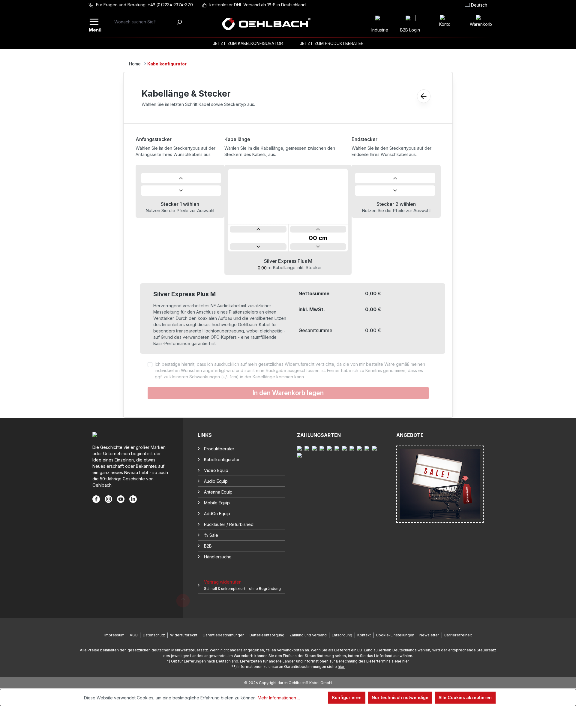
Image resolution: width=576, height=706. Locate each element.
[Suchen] (179, 22)
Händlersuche (218, 556)
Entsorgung (342, 635)
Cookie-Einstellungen (395, 635)
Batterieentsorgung (267, 635)
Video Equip (216, 470)
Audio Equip (216, 481)
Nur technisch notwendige (400, 697)
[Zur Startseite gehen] (266, 24)
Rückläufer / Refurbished (229, 524)
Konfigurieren (347, 697)
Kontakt (364, 635)
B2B (208, 545)
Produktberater (219, 448)
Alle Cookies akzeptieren (465, 697)
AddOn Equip (217, 513)
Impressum (114, 635)
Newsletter (429, 635)
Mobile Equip (217, 502)
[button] (181, 178)
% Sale (211, 535)
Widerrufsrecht (183, 635)
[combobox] (145, 22)
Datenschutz (154, 635)
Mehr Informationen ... (279, 697)
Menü (94, 29)
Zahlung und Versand (308, 635)
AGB (134, 635)
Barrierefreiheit (458, 635)
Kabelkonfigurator (222, 459)
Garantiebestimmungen (223, 635)
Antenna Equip (218, 491)
